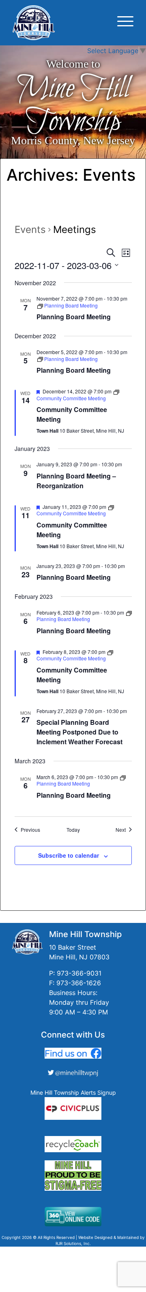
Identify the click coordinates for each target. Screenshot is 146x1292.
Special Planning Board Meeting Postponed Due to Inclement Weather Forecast (79, 732)
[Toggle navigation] (125, 22)
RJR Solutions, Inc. (73, 1243)
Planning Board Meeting (73, 316)
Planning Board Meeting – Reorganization (76, 480)
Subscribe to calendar (68, 855)
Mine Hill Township (73, 105)
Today (73, 829)
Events (30, 229)
